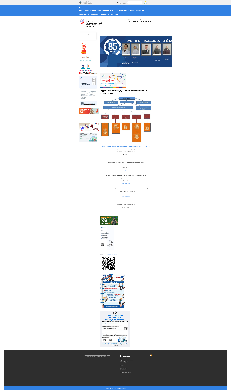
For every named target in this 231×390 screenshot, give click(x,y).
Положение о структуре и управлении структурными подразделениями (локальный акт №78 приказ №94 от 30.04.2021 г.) (125, 146)
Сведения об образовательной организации (95, 7)
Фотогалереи (117, 7)
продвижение (123, 388)
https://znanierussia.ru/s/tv (112, 254)
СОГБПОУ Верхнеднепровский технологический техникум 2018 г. (97, 355)
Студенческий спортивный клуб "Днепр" (136, 10)
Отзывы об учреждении (85, 34)
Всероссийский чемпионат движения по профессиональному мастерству (112, 10)
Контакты (134, 7)
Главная (83, 7)
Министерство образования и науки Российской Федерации (87, 2)
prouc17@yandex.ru (126, 156)
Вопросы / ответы (109, 7)
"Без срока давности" (95, 14)
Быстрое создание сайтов (116, 388)
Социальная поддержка (115, 14)
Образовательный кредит (84, 14)
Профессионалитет (105, 14)
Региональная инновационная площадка (87, 10)
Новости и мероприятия (126, 7)
